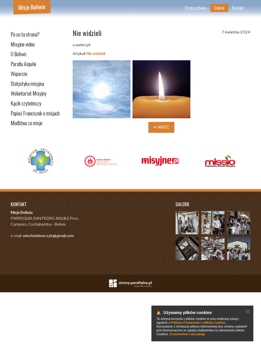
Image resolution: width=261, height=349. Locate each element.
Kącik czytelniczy (26, 103)
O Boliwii (19, 54)
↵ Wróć (161, 127)
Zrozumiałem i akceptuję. (187, 334)
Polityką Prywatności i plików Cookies (198, 322)
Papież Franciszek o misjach (35, 113)
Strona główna (195, 8)
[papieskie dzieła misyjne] (238, 161)
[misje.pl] (59, 161)
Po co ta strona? (25, 34)
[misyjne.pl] (179, 161)
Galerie (219, 8)
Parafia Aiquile (23, 64)
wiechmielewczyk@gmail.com (48, 235)
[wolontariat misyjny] (119, 161)
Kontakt (238, 8)
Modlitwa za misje (26, 123)
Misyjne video (23, 44)
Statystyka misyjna (27, 83)
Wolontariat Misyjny (28, 93)
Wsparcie (19, 73)
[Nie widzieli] (101, 89)
